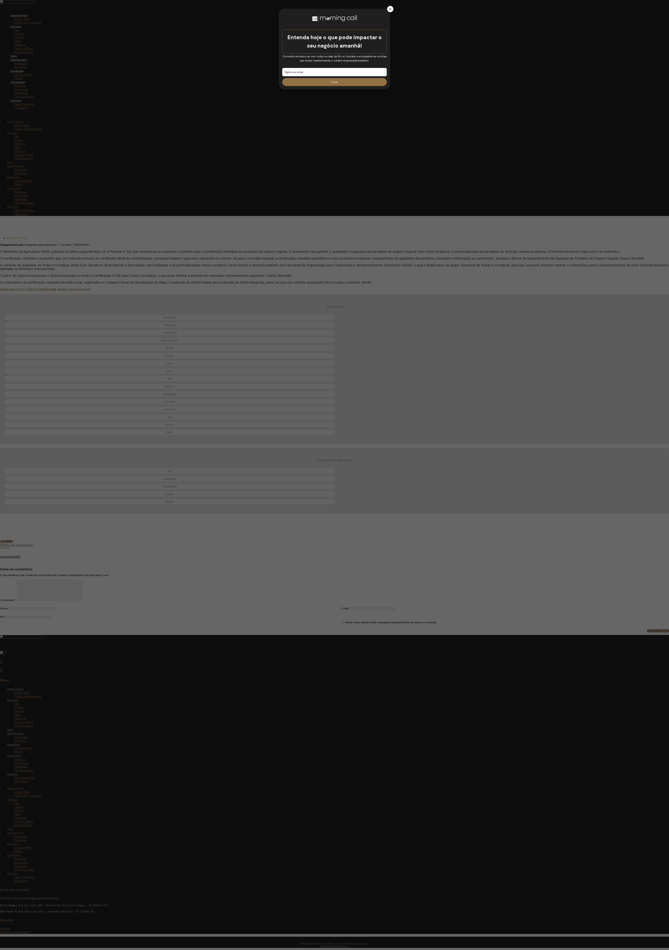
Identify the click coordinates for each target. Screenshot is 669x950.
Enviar (334, 82)
